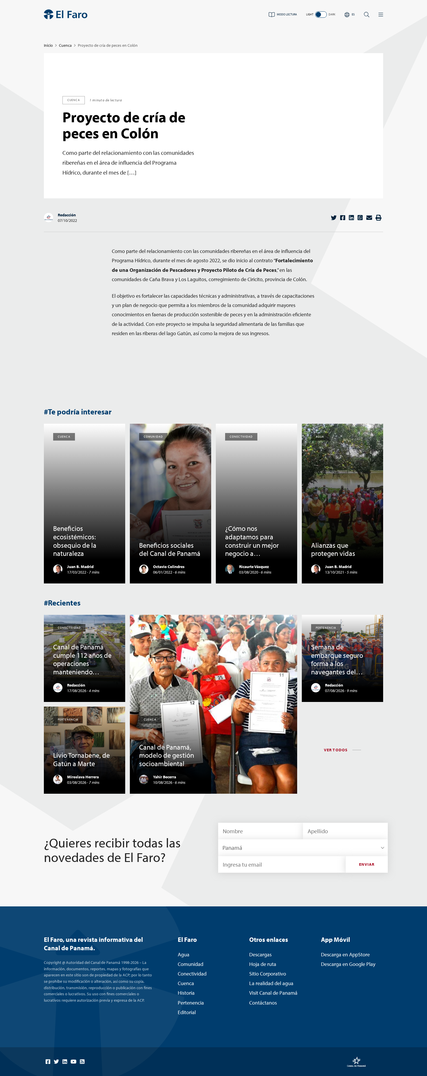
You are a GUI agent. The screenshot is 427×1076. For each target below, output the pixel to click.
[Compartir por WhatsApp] (360, 217)
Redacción (67, 215)
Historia (186, 992)
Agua (183, 954)
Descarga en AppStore (345, 954)
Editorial (187, 1012)
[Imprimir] (378, 217)
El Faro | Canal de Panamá (65, 14)
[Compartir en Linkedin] (351, 217)
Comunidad (190, 964)
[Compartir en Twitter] (333, 217)
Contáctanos (263, 1002)
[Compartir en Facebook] (342, 217)
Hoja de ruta (262, 964)
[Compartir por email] (369, 217)
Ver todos (336, 749)
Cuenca (65, 45)
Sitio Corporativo (267, 973)
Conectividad (192, 973)
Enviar (367, 864)
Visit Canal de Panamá (273, 992)
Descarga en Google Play (348, 964)
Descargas (260, 954)
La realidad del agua (271, 983)
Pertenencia (191, 1002)
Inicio (48, 45)
